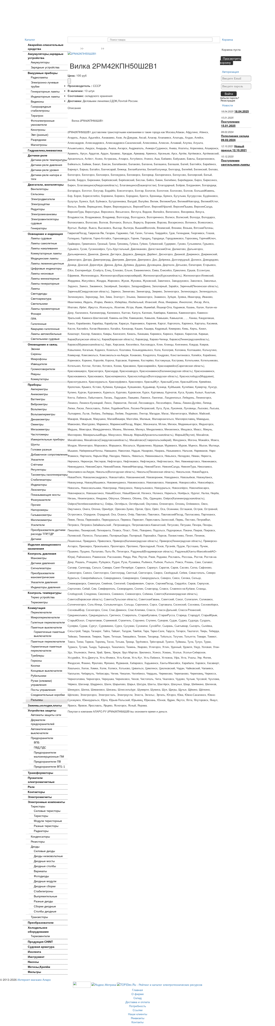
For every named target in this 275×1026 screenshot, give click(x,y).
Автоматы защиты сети (46, 715)
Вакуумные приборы (43, 73)
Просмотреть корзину (230, 60)
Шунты (35, 444)
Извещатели (39, 364)
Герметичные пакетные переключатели (46, 648)
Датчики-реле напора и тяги (46, 177)
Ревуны (35, 374)
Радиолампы (39, 77)
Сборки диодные (45, 906)
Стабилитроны (43, 891)
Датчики (36, 539)
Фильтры (34, 972)
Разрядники (38, 139)
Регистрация (228, 100)
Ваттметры (38, 399)
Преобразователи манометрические (43, 575)
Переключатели (41, 612)
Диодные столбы (45, 866)
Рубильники (38, 675)
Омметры (37, 424)
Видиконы (37, 101)
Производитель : (80, 86)
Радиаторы (41, 831)
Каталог (30, 39)
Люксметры (38, 489)
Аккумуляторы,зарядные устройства (45, 56)
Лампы (35, 288)
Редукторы (38, 209)
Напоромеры (39, 509)
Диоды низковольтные (48, 856)
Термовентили (40, 936)
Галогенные (39, 323)
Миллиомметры (41, 519)
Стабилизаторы (41, 479)
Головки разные (41, 449)
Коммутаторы (40, 379)
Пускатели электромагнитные (41, 779)
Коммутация (36, 608)
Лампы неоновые (42, 273)
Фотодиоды (41, 876)
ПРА (33, 318)
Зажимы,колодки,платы (45, 705)
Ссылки (132, 3)
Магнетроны (39, 144)
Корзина (227, 39)
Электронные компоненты (46, 802)
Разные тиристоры (46, 826)
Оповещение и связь (43, 344)
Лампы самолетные (44, 243)
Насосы (33, 961)
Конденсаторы (40, 836)
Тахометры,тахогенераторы (49, 474)
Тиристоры (38, 806)
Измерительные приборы (47, 439)
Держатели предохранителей (42, 722)
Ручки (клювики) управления (41, 682)
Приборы (34, 384)
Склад (64, 3)
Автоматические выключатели (41, 731)
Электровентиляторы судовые (45, 221)
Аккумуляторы (40, 62)
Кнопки (35, 665)
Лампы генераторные (45, 283)
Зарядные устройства (45, 67)
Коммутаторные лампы (46, 253)
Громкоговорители (43, 369)
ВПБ (36, 742)
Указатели (37, 459)
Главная (31, 3)
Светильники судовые (45, 338)
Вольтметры (39, 409)
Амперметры (39, 389)
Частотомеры (40, 434)
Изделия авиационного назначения (44, 546)
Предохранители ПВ (47, 761)
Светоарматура (41, 298)
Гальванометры (41, 514)
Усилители (38, 524)
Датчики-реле (37, 155)
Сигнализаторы (41, 568)
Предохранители (42, 738)
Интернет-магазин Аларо (34, 980)
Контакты (194, 3)
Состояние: (76, 96)
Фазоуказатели (41, 499)
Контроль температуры (44, 592)
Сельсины (37, 194)
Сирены (36, 354)
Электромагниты (40, 797)
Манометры (39, 558)
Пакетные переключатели (48, 641)
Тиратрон (37, 115)
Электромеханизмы (44, 214)
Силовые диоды (44, 851)
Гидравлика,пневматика (45, 150)
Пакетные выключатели (46, 627)
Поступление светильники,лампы (235, 162)
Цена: (71, 75)
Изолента (34, 951)
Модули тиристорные (48, 820)
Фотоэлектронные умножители (43, 122)
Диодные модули (45, 881)
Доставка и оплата (86, 3)
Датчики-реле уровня (45, 170)
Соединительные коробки (48, 694)
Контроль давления (42, 553)
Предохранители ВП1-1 (49, 766)
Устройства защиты (42, 710)
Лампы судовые (41, 238)
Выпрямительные (45, 896)
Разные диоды (43, 901)
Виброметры (39, 404)
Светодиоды (39, 293)
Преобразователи (41, 922)
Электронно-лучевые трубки (45, 84)
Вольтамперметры (43, 414)
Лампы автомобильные (46, 333)
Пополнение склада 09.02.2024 (235, 138)
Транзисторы (39, 917)
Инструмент (36, 956)
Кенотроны (38, 129)
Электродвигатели (43, 199)
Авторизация (230, 72)
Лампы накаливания (44, 248)
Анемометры (39, 394)
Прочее (36, 504)
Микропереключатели (45, 617)
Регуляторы (38, 469)
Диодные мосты (44, 861)
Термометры (39, 602)
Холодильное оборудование (38, 929)
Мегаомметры (40, 429)
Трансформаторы (40, 772)
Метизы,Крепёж (39, 966)
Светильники (39, 303)
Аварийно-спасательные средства (45, 46)
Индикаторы (39, 484)
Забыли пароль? (229, 98)
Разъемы (37, 699)
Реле (31, 787)
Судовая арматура (41, 946)
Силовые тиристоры (47, 810)
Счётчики (37, 464)
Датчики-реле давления (46, 165)
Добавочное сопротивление (49, 454)
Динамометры (40, 419)
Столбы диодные (45, 911)
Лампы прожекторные (45, 308)
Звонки (35, 349)
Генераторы (39, 228)
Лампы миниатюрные (45, 278)
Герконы (36, 660)
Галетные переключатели (48, 622)
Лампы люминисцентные (47, 263)
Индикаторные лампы (45, 96)
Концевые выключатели (46, 670)
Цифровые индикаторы (46, 268)
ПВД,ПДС (40, 747)
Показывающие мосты (45, 494)
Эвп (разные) (39, 134)
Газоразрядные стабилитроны (41, 108)
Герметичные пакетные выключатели (49, 633)
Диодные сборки (45, 886)
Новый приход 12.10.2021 (234, 148)
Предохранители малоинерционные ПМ (49, 754)
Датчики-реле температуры (49, 159)
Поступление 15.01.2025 (230, 123)
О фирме (48, 3)
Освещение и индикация (45, 233)
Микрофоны (39, 359)
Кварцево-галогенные (45, 328)
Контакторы (36, 792)
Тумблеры (37, 655)
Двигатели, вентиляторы (46, 184)
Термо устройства (43, 597)
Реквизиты (175, 3)
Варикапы (40, 871)
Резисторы (38, 841)
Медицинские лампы (44, 258)
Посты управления (43, 689)
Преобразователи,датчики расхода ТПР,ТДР (48, 532)
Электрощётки (40, 204)
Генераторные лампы (45, 91)
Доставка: (75, 101)
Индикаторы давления (45, 587)
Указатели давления (44, 582)
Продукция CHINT (40, 941)
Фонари (36, 313)
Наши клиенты (152, 3)
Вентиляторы (39, 189)
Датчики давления (43, 563)
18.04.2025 (241, 111)
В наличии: (76, 91)
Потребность (112, 3)
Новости (227, 105)
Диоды (35, 846)
